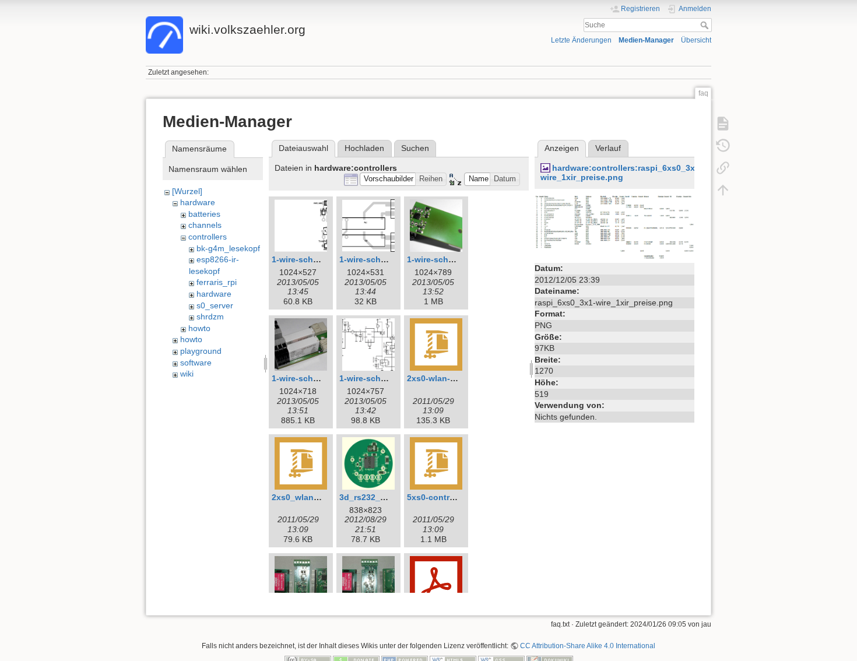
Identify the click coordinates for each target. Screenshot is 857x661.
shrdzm (210, 316)
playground (201, 351)
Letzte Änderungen (581, 40)
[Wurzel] (187, 191)
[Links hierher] (723, 168)
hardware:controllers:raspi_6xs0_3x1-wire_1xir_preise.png (621, 172)
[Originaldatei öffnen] (614, 226)
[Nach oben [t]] (723, 190)
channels (205, 225)
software (196, 362)
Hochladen (364, 148)
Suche (705, 25)
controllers (207, 236)
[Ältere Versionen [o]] (723, 146)
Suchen (415, 148)
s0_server (214, 305)
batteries (204, 214)
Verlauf (608, 148)
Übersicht (696, 40)
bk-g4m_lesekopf (228, 248)
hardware (197, 202)
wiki (187, 373)
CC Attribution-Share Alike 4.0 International (587, 646)
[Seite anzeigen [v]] (723, 123)
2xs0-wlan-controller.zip (454, 378)
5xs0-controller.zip (443, 497)
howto (199, 328)
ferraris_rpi (216, 282)
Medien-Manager (646, 40)
